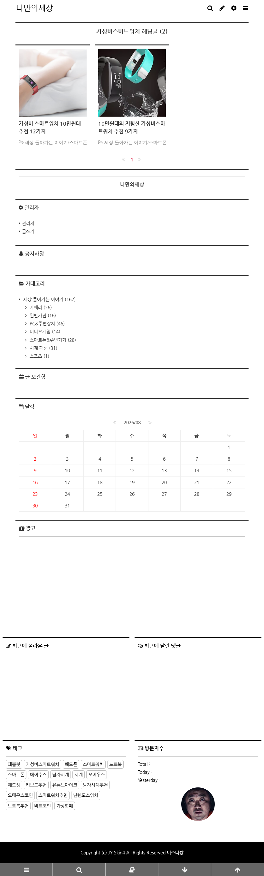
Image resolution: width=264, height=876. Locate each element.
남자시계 (60, 774)
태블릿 (14, 764)
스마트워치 (93, 764)
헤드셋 (14, 784)
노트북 (115, 764)
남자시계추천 (95, 784)
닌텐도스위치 (85, 795)
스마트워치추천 (53, 795)
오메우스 (96, 774)
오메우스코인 (20, 795)
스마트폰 (16, 774)
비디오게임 (44, 331)
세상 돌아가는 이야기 (49, 299)
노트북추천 (18, 805)
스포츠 (38, 356)
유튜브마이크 (64, 784)
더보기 (120, 747)
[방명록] (131, 869)
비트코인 (42, 805)
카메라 (40, 307)
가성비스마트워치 (42, 764)
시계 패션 (42, 348)
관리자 (28, 223)
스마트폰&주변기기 (52, 339)
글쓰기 (28, 231)
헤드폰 (71, 764)
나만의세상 (34, 8)
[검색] (79, 869)
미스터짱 (175, 852)
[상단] (237, 869)
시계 (78, 774)
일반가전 (42, 315)
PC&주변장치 (46, 323)
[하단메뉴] (184, 869)
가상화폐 (64, 805)
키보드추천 (36, 784)
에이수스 (38, 774)
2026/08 (132, 422)
